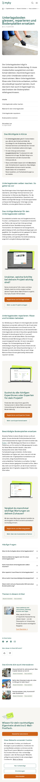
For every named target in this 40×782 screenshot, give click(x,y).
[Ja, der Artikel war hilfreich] (4, 653)
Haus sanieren (33, 8)
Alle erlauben (20, 776)
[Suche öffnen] (32, 3)
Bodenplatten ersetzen (10, 118)
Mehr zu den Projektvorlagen (17, 305)
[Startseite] (3, 8)
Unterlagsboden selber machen (12, 104)
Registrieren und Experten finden (18, 415)
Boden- (4, 443)
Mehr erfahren (18, 759)
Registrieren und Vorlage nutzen (18, 299)
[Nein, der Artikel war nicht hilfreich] (10, 653)
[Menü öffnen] (37, 3)
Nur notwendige (20, 766)
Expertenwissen (10, 8)
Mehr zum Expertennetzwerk (17, 421)
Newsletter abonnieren (20, 734)
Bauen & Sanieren (22, 8)
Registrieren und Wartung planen (18, 528)
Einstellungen (20, 771)
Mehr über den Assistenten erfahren (19, 534)
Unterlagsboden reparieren (11, 113)
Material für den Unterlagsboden (13, 109)
